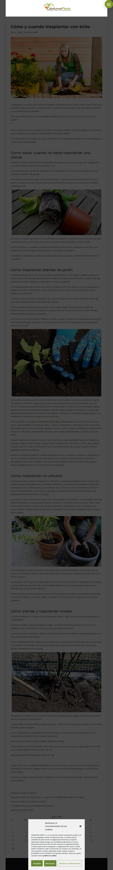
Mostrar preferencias (69, 863)
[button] (80, 826)
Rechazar (50, 863)
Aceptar (37, 863)
